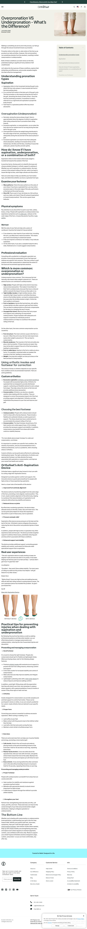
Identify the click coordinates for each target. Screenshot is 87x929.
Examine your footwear (66, 75)
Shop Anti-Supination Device (10, 592)
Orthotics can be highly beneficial (28, 380)
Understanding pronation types (69, 55)
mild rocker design (31, 679)
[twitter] (6, 890)
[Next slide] (63, 2)
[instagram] (10, 890)
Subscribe (17, 879)
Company (33, 863)
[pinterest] (14, 890)
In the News (33, 881)
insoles (16, 664)
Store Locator (49, 881)
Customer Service (51, 863)
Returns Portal (50, 878)
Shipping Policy (50, 871)
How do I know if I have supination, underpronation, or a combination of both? (70, 69)
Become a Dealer (35, 884)
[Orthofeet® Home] (43, 7)
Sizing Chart (70, 878)
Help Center (49, 868)
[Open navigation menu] (3, 6)
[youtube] (17, 890)
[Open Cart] (85, 7)
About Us (32, 868)
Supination (62, 59)
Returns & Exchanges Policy (53, 875)
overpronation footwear (8, 826)
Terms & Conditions (72, 868)
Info (68, 863)
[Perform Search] (74, 7)
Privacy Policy (71, 871)
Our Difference (34, 871)
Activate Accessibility (73, 884)
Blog (31, 878)
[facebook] (2, 890)
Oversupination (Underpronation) (69, 63)
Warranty (69, 875)
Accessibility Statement (73, 881)
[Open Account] (81, 7)
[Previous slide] (24, 2)
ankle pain (23, 214)
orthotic (11, 664)
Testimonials (33, 875)
